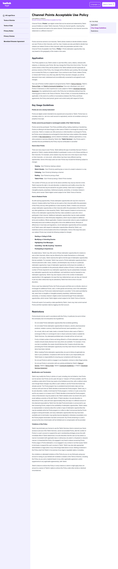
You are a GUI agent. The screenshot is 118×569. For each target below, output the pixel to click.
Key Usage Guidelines (99, 28)
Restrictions (94, 31)
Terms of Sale (8, 26)
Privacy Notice (8, 31)
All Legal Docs (10, 15)
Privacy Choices (9, 36)
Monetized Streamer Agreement (14, 41)
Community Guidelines (67, 366)
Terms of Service (9, 20)
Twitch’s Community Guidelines (53, 86)
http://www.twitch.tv (45, 137)
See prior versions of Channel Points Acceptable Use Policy (46, 20)
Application (94, 25)
